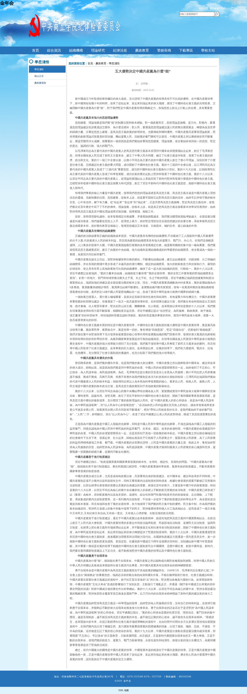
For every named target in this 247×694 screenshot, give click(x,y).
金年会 (7, 3)
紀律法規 (120, 50)
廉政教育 (142, 50)
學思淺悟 (39, 69)
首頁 (35, 50)
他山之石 (39, 76)
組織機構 (76, 50)
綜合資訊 (54, 50)
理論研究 (98, 50)
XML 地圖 (123, 690)
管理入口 (203, 8)
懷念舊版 (214, 8)
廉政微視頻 (40, 83)
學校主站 (208, 50)
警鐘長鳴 (164, 50)
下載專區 (186, 50)
